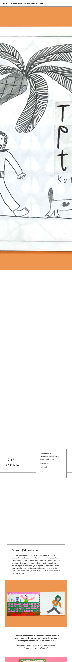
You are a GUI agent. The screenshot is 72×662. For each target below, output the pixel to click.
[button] (67, 3)
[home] (25, 3)
